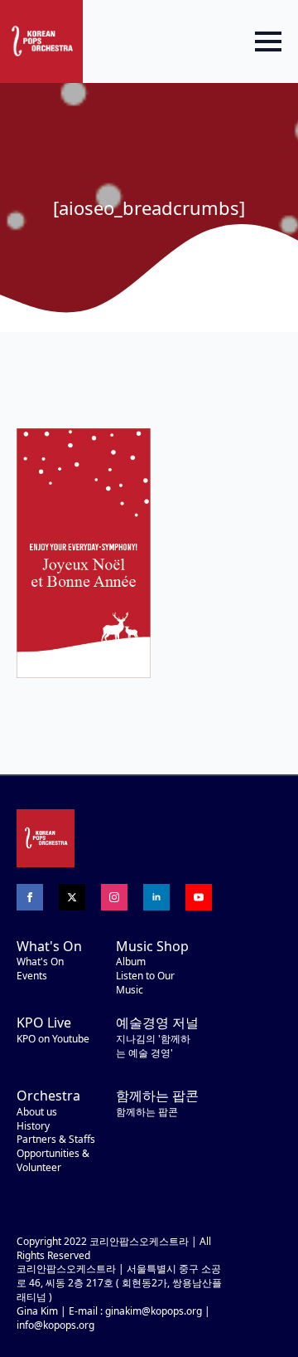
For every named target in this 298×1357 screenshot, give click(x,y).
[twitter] (72, 897)
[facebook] (30, 897)
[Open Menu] (268, 41)
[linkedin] (156, 897)
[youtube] (198, 897)
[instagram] (114, 897)
